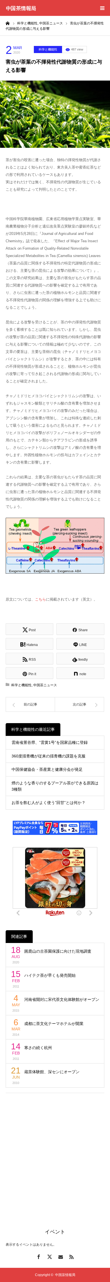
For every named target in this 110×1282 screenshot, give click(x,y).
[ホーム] (8, 23)
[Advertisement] (55, 1154)
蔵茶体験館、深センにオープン (52, 1072)
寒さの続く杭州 (38, 1047)
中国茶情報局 (21, 7)
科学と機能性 (48, 49)
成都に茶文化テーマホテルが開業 (53, 1023)
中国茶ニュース (45, 685)
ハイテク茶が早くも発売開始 (50, 975)
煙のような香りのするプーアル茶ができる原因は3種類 (55, 786)
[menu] (102, 8)
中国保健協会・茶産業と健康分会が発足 (47, 769)
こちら (40, 599)
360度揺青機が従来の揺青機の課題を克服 (48, 756)
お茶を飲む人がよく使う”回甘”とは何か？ (48, 802)
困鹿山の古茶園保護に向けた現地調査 (57, 951)
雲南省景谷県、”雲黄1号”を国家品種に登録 (50, 742)
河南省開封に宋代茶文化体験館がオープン (61, 999)
